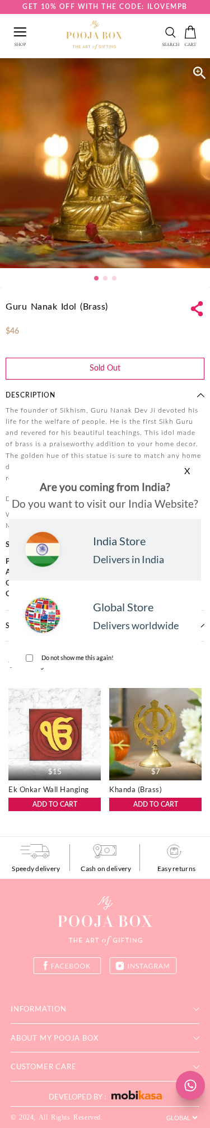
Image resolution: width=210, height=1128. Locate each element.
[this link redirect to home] (94, 36)
